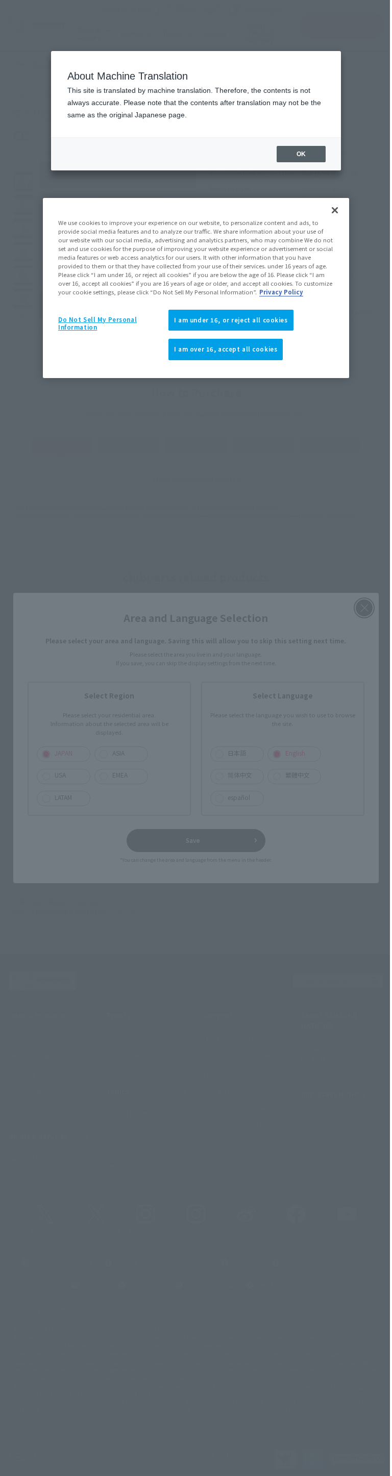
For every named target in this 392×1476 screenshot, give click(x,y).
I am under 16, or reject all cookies (231, 320)
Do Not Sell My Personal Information (97, 323)
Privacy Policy (281, 292)
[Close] (335, 210)
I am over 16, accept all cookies (225, 349)
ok (301, 154)
